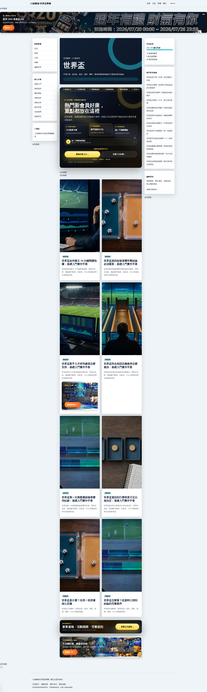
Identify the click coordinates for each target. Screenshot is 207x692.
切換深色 (172, 3)
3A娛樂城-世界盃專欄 (40, 3)
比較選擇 (37, 112)
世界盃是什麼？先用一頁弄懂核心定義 (159, 78)
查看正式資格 (127, 627)
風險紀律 (37, 102)
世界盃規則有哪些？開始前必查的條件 (159, 94)
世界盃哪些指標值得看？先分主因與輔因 (159, 155)
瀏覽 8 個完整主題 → (70, 79)
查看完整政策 (152, 189)
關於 (164, 3)
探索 (148, 3)
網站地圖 (62, 684)
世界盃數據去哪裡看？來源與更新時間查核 (159, 147)
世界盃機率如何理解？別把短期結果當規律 (159, 109)
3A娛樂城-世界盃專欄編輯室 (44, 134)
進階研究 (37, 116)
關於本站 (53, 684)
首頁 (36, 48)
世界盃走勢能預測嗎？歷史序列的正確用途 (159, 162)
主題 (154, 3)
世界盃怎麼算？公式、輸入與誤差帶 (159, 101)
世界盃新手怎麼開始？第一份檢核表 (159, 132)
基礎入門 (37, 84)
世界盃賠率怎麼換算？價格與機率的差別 (159, 117)
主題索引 (35, 684)
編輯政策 (37, 67)
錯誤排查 (37, 107)
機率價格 (37, 93)
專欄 (159, 3)
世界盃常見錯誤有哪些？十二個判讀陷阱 (159, 139)
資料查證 (37, 89)
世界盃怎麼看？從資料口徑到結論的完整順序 (159, 86)
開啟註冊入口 (82, 154)
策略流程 (37, 98)
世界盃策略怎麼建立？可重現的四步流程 (159, 124)
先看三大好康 (119, 154)
